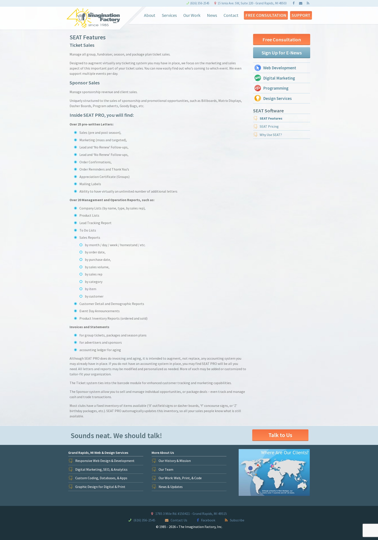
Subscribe (237, 520)
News (212, 15)
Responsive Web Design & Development (105, 460)
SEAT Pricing (269, 126)
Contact (231, 15)
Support (301, 15)
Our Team (166, 469)
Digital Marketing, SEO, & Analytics (101, 469)
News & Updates (171, 486)
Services (169, 15)
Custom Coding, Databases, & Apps (101, 478)
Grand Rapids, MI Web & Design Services (98, 452)
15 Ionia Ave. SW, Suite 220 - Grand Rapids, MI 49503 (252, 3)
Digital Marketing (279, 78)
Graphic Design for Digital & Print (100, 486)
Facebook (208, 520)
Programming (276, 88)
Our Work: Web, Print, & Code (180, 478)
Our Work (191, 15)
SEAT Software (268, 110)
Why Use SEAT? (271, 134)
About (149, 15)
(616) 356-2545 (199, 3)
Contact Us (179, 520)
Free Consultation (265, 15)
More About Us (163, 452)
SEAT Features (271, 118)
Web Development (279, 67)
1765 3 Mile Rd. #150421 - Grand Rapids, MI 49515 (191, 513)
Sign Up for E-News (282, 53)
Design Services (277, 98)
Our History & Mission (175, 460)
